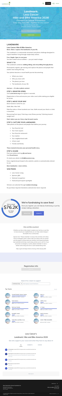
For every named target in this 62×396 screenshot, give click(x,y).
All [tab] (21, 344)
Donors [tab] (40, 344)
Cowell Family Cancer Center (19, 294)
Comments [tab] (30, 344)
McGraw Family (16, 307)
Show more (31, 373)
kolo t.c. (42, 294)
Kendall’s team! (16, 313)
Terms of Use (25, 393)
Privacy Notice (19, 393)
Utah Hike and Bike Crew (18, 320)
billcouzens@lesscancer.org (53, 387)
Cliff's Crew (43, 301)
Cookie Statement (31, 393)
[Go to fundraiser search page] (43, 3)
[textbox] (36, 283)
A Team (42, 307)
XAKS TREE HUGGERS (46, 320)
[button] (31, 31)
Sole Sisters (15, 301)
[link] (6, 3)
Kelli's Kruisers (44, 313)
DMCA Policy (6, 394)
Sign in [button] (57, 3)
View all (55, 289)
